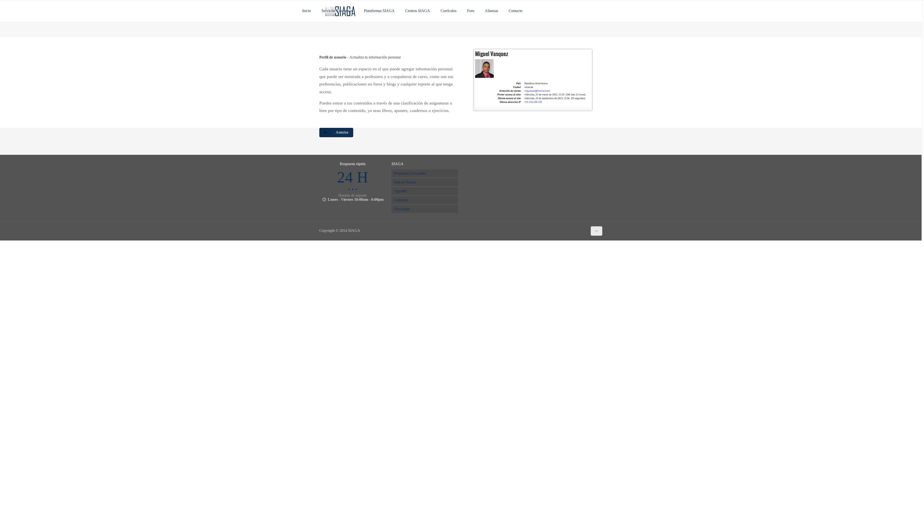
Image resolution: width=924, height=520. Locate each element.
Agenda (400, 191)
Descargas (402, 209)
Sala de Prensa (405, 182)
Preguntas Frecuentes (410, 173)
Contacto (401, 200)
